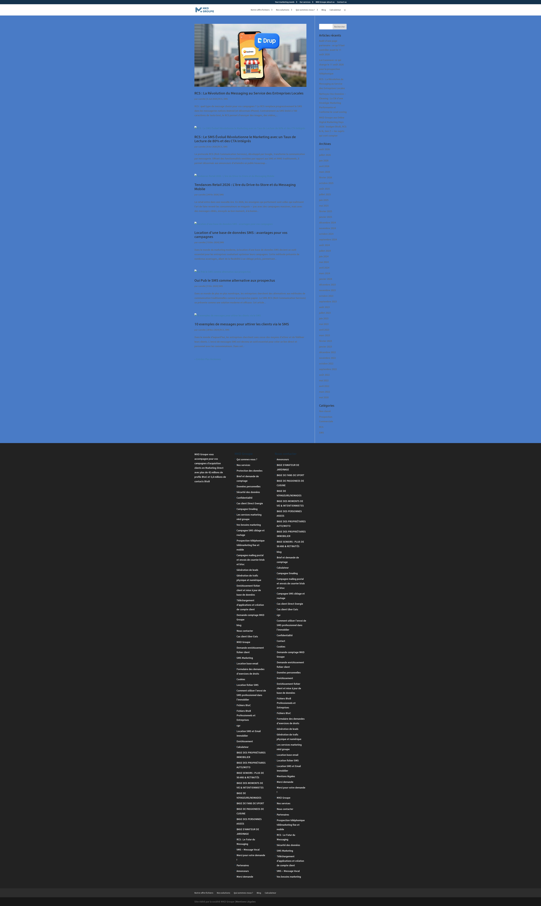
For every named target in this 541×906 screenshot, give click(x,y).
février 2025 (325, 211)
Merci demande (245, 876)
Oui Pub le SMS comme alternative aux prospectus (234, 280)
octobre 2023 (326, 295)
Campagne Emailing (247, 509)
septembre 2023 (328, 301)
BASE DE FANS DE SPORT (250, 803)
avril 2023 (324, 329)
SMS (226, 99)
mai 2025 (324, 205)
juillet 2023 (325, 312)
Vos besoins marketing (249, 524)
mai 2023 (324, 324)
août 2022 (324, 374)
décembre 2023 (327, 284)
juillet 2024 (325, 250)
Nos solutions (282, 10)
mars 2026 (324, 171)
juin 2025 (323, 200)
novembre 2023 (327, 290)
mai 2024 (324, 262)
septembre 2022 (328, 369)
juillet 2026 (325, 155)
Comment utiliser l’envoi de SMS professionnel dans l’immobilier (251, 695)
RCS (220, 99)
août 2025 (324, 188)
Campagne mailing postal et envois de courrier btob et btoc (251, 560)
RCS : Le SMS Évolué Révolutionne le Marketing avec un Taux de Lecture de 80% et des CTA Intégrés (245, 139)
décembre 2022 (327, 352)
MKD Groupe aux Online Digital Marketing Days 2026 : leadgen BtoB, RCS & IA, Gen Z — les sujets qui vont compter (332, 126)
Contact (281, 641)
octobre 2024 (326, 233)
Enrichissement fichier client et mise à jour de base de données (249, 590)
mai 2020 (324, 397)
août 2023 (324, 307)
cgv (238, 725)
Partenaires (243, 865)
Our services (305, 2)
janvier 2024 (325, 279)
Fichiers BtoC (244, 705)
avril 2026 (324, 166)
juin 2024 (323, 256)
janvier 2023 (325, 346)
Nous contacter (245, 630)
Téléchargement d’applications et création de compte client (250, 605)
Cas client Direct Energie (250, 503)
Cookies (241, 679)
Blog (324, 10)
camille (202, 99)
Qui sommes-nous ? (305, 10)
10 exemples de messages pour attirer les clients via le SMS (241, 324)
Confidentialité (244, 497)
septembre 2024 (328, 239)
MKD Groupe (243, 642)
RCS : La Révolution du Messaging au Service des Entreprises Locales (248, 93)
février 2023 (325, 341)
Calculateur (335, 10)
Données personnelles (248, 486)
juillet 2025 (325, 194)
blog (239, 625)
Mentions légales (286, 776)
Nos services (243, 465)
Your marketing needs (284, 2)
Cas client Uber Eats (247, 636)
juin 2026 (323, 160)
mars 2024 (324, 273)
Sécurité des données (248, 492)
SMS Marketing (245, 657)
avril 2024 (324, 267)
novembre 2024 (327, 228)
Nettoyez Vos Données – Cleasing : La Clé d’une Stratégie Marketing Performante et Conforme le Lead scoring (333, 102)
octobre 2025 (326, 183)
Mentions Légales (246, 901)
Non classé (325, 411)
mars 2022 (324, 391)
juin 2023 (323, 318)
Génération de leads (247, 570)
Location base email (247, 663)
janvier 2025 (325, 217)
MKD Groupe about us (325, 2)
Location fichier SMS (248, 685)
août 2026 (324, 149)
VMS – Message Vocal (248, 849)
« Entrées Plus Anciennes (207, 359)
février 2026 (325, 177)
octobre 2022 (326, 363)
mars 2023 (324, 335)
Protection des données (249, 470)
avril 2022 (324, 386)
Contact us (342, 2)
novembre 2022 (327, 358)
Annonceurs (243, 871)
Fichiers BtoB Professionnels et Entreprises (246, 715)
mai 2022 (324, 380)
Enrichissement (245, 741)
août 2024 (324, 245)
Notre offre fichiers (260, 10)
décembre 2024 (327, 222)
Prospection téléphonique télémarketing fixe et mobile (251, 545)
